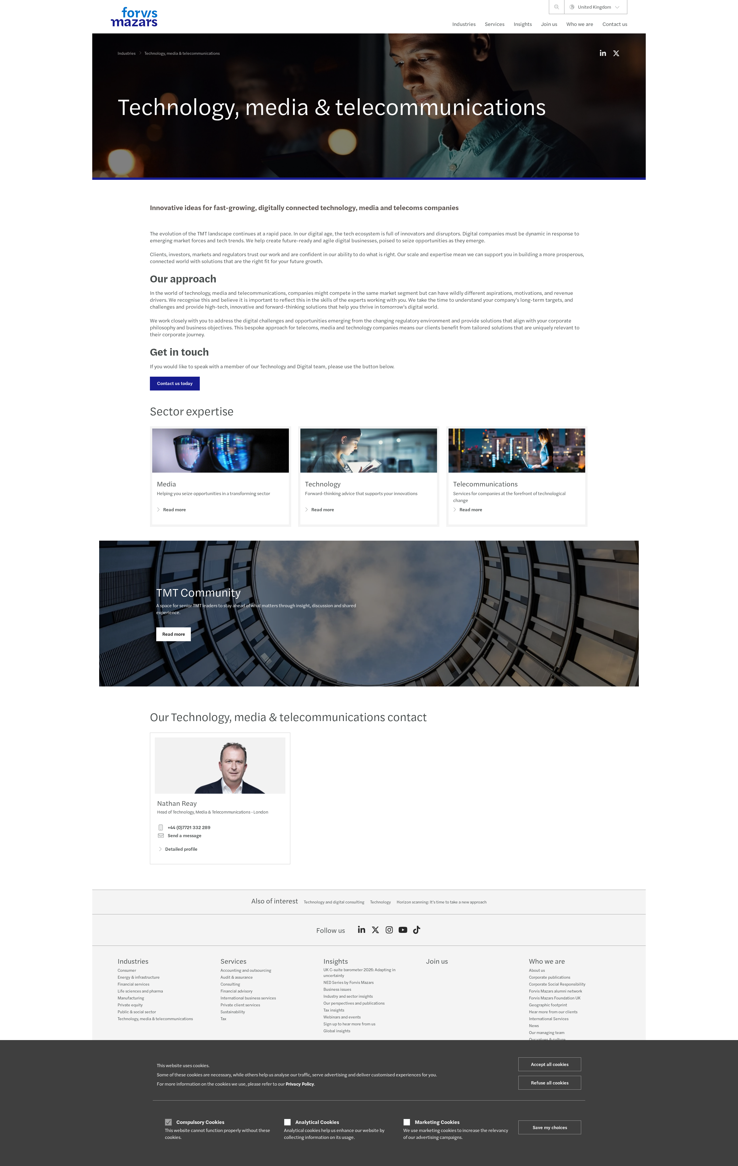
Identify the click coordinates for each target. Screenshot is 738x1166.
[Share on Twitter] (616, 53)
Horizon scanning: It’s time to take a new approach (442, 902)
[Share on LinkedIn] (602, 53)
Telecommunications (485, 483)
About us (537, 970)
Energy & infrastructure (139, 977)
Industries (464, 23)
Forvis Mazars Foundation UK (555, 998)
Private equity (130, 1004)
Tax (223, 1018)
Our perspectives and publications (354, 1003)
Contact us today (175, 383)
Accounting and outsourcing (246, 970)
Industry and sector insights (348, 996)
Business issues (337, 989)
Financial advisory (237, 991)
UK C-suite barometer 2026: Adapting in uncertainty (359, 972)
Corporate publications (549, 977)
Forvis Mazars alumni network (555, 991)
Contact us (615, 23)
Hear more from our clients (553, 1011)
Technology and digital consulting (334, 902)
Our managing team (546, 1032)
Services (494, 23)
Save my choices (550, 1127)
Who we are (579, 23)
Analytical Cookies (317, 1122)
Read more (174, 509)
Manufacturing (131, 998)
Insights (523, 23)
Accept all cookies (549, 1064)
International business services (248, 998)
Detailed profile (181, 849)
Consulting (230, 984)
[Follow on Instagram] (389, 930)
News (534, 1025)
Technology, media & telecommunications (155, 1018)
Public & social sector (137, 1011)
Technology (322, 483)
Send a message (184, 835)
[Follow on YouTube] (403, 930)
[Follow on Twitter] (375, 930)
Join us (549, 23)
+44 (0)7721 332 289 (188, 827)
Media (166, 483)
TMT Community (198, 592)
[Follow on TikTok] (417, 930)
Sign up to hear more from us (349, 1024)
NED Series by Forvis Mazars (348, 982)
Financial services (133, 984)
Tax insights (333, 1010)
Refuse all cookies (549, 1082)
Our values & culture (547, 1039)
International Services (548, 1018)
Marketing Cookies (437, 1122)
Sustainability (233, 1011)
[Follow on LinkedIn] (362, 930)
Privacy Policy (300, 1083)
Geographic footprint (548, 1004)
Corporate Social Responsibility (557, 984)
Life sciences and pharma (140, 991)
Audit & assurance (237, 977)
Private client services (240, 1004)
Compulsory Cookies (200, 1122)
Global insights (336, 1030)
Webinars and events (342, 1017)
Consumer (127, 970)
